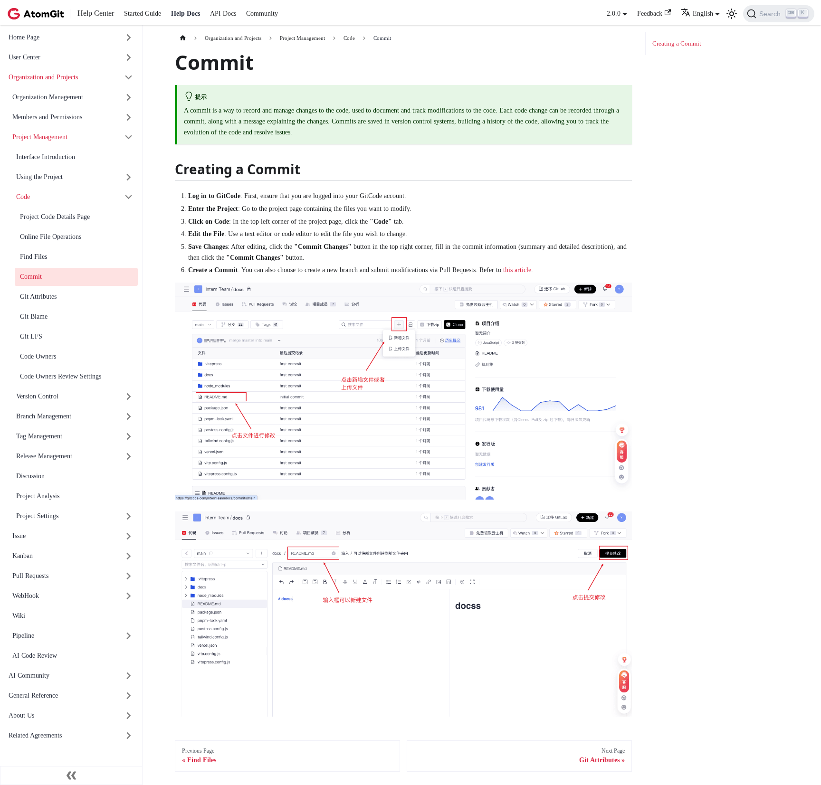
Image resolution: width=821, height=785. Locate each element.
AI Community (29, 675)
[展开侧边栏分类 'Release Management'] (129, 456)
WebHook (25, 595)
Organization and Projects (43, 77)
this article (517, 270)
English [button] (703, 13)
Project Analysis (37, 496)
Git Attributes (38, 296)
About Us (21, 715)
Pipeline (23, 635)
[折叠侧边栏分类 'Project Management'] (129, 137)
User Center (24, 57)
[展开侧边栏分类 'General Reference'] (129, 696)
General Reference (33, 695)
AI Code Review (34, 655)
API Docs (223, 13)
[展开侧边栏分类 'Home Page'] (129, 37)
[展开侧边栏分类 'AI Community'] (129, 676)
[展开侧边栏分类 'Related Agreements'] (129, 736)
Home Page (24, 37)
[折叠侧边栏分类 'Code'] (129, 197)
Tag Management (39, 436)
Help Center (95, 13)
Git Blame (34, 316)
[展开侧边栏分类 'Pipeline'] (129, 636)
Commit (31, 276)
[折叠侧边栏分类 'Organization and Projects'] (129, 77)
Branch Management (43, 416)
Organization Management (47, 97)
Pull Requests (30, 575)
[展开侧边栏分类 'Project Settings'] (129, 516)
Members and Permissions (47, 117)
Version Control (37, 396)
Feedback (649, 13)
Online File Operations (50, 236)
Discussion (30, 476)
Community (262, 13)
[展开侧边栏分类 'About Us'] (129, 716)
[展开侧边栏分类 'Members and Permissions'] (129, 117)
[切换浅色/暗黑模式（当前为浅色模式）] (731, 13)
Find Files (33, 256)
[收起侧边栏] (71, 775)
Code (23, 196)
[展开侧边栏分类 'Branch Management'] (129, 416)
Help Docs (185, 13)
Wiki (18, 615)
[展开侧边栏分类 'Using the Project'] (129, 177)
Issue (19, 535)
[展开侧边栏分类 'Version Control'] (129, 397)
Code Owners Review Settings (60, 376)
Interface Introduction (45, 157)
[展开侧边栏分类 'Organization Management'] (129, 97)
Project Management (39, 137)
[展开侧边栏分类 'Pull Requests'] (129, 576)
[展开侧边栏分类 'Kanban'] (129, 556)
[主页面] (183, 38)
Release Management (44, 456)
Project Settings (37, 516)
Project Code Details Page (55, 216)
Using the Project (39, 176)
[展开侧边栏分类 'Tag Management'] (129, 436)
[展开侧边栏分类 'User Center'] (129, 57)
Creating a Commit (676, 43)
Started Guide (142, 13)
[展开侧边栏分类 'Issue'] (129, 536)
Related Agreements (35, 735)
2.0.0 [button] (614, 13)
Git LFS (31, 336)
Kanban (22, 555)
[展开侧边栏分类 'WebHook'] (129, 596)
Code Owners (38, 356)
